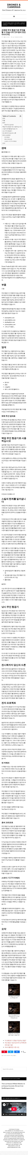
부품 (3, 120)
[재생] (3, 1114)
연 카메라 (7, 137)
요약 (3, 143)
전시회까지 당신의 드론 (9, 133)
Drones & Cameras (14, 5)
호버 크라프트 (8, 139)
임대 (3, 122)
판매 (3, 118)
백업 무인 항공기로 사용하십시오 (12, 127)
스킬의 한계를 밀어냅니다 (9, 129)
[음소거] (22, 1114)
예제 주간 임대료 (9, 124)
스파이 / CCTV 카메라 (10, 141)
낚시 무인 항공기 (7, 131)
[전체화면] (24, 1114)
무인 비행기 (13, 1055)
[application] (14, 1109)
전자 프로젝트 (6, 135)
